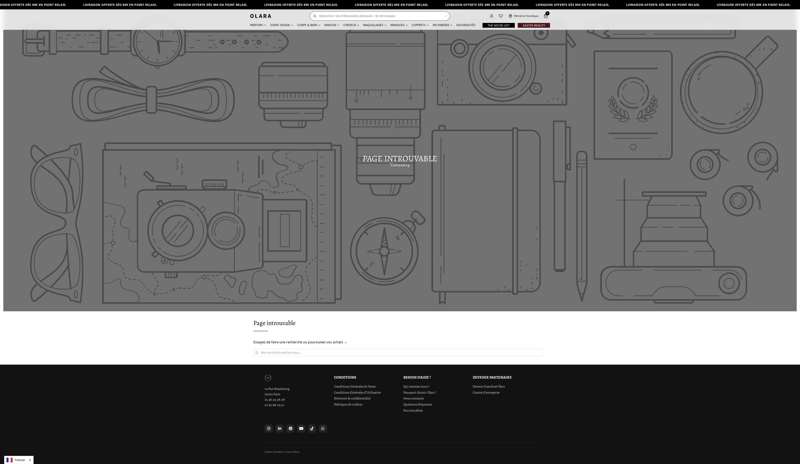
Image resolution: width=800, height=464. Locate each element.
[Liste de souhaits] (501, 16)
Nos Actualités (413, 410)
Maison (330, 25)
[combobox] (19, 460)
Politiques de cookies (348, 404)
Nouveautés (465, 25)
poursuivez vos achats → (327, 342)
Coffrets (419, 25)
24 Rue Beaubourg (277, 388)
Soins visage (280, 25)
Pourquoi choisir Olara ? (419, 392)
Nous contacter (413, 398)
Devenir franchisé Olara (489, 386)
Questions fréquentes (417, 404)
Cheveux (349, 25)
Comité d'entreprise (486, 392)
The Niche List (499, 25)
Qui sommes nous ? (416, 386)
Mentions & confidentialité (352, 398)
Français (20, 460)
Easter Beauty (534, 25)
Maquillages (373, 25)
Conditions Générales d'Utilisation (357, 392)
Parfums (256, 25)
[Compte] (492, 16)
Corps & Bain (307, 25)
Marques (397, 25)
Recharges (441, 25)
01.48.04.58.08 (275, 399)
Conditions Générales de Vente (355, 386)
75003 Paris (272, 394)
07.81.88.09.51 (274, 405)
